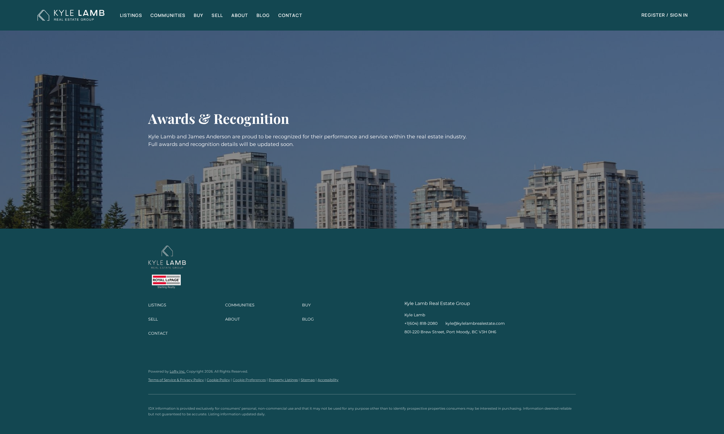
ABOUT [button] (239, 15)
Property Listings (283, 380)
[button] (71, 15)
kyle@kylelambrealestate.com (475, 323)
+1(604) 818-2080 (421, 323)
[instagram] (420, 344)
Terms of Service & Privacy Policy (176, 380)
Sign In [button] (679, 15)
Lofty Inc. (178, 371)
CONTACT (290, 15)
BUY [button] (198, 15)
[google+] (431, 344)
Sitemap (308, 380)
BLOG (263, 15)
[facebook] (408, 344)
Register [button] (653, 15)
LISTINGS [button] (131, 15)
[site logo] (167, 259)
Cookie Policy (218, 380)
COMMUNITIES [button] (167, 15)
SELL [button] (217, 15)
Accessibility (328, 380)
